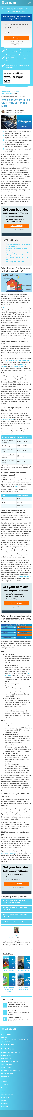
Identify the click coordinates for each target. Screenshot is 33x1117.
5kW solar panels (24, 360)
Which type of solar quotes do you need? (16, 24)
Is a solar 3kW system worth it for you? (17, 258)
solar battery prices (7, 419)
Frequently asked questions (15, 262)
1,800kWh (17, 486)
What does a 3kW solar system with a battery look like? (18, 245)
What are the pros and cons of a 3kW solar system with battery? (17, 254)
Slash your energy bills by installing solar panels (17, 56)
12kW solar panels (17, 366)
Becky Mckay (12, 938)
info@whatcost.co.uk (7, 1044)
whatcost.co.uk (6, 91)
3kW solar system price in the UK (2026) (16, 249)
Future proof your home (13, 64)
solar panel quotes (23, 577)
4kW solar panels (11, 360)
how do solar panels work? (11, 308)
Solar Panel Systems (7, 93)
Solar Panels (15, 91)
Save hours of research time (15, 50)
